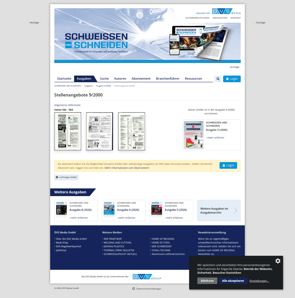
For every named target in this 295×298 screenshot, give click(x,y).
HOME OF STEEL (161, 242)
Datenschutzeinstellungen (148, 288)
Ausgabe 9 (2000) (103, 85)
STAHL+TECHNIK (161, 250)
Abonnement (141, 78)
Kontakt (236, 17)
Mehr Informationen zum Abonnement (127, 167)
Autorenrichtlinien (197, 17)
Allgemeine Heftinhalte (67, 105)
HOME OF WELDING (163, 238)
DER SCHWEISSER (162, 246)
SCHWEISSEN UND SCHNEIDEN (67, 85)
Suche (104, 78)
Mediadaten (220, 17)
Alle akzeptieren (233, 281)
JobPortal (61, 250)
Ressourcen (193, 78)
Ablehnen (207, 281)
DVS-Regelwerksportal (68, 246)
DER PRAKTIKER (113, 238)
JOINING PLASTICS (114, 246)
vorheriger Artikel (67, 177)
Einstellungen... (259, 281)
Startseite (64, 78)
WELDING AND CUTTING (117, 242)
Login (233, 79)
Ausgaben (84, 78)
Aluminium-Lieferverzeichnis (168, 254)
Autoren (120, 78)
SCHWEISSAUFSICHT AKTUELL (120, 254)
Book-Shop (62, 242)
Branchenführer (167, 78)
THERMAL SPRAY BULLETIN (119, 250)
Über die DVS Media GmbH (71, 238)
